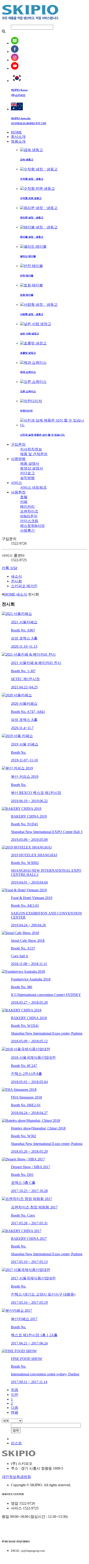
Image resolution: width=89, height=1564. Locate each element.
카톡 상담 (9, 568)
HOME (16, 132)
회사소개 (18, 137)
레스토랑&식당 (32, 526)
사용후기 (27, 530)
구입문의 (18, 444)
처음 (14, 1390)
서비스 (16, 483)
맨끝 (14, 1412)
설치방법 (27, 478)
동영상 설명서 (31, 468)
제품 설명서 (29, 463)
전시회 (16, 581)
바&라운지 (28, 516)
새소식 (16, 576)
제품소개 (18, 141)
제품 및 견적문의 (33, 454)
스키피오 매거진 (24, 586)
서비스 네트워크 (33, 487)
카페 (23, 502)
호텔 (23, 497)
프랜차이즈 (29, 511)
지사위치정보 (31, 449)
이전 (14, 1395)
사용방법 (18, 459)
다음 (14, 1408)
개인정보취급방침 (16, 1477)
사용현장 (18, 492)
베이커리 (27, 506)
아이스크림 (29, 521)
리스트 (16, 1443)
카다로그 (27, 473)
